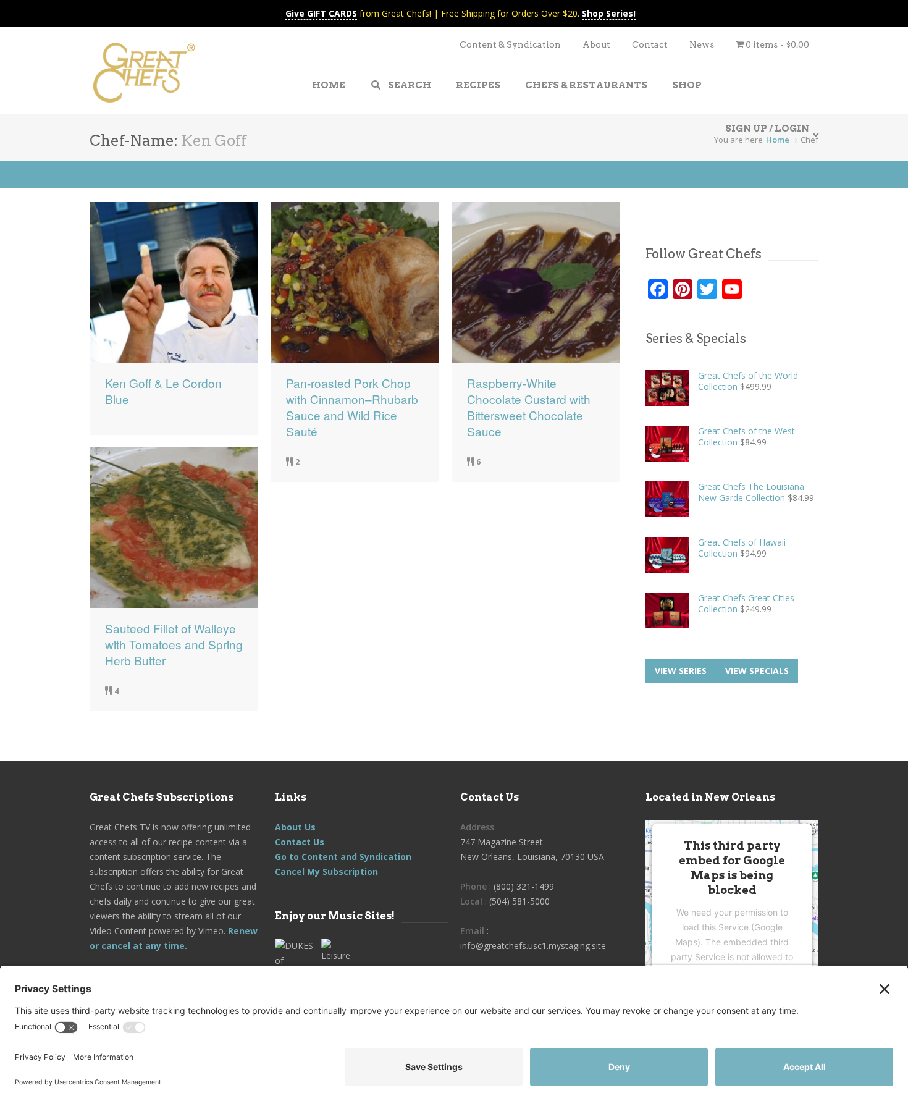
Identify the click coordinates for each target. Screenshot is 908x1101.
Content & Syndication (510, 44)
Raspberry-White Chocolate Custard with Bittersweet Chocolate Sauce (529, 407)
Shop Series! (609, 13)
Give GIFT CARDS (321, 13)
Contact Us (299, 842)
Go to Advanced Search (127, 174)
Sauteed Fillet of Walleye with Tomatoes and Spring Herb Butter (174, 644)
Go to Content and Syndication (343, 857)
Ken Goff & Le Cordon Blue (163, 391)
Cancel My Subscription (326, 871)
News (701, 44)
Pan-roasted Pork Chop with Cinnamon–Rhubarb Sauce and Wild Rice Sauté (352, 407)
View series (681, 671)
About (596, 44)
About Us (295, 827)
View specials (757, 671)
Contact (650, 44)
